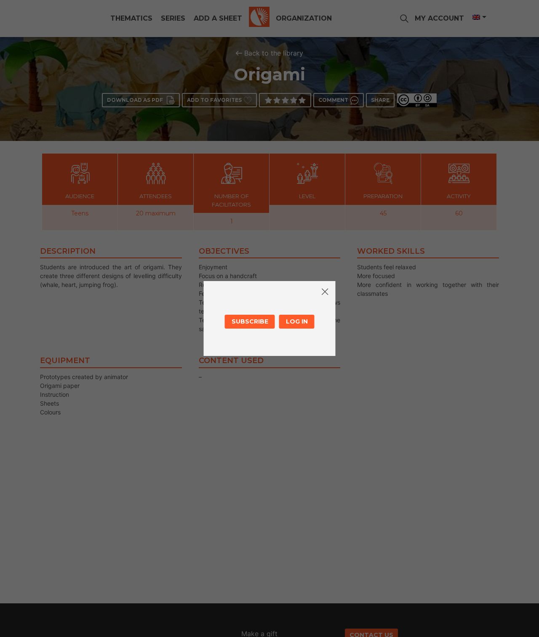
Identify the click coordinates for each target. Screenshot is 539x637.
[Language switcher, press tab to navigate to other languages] (478, 17)
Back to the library (273, 53)
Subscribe (250, 321)
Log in (297, 321)
